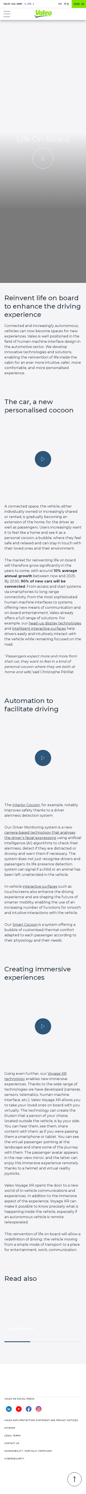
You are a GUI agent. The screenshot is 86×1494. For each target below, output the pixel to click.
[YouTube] (19, 1410)
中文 (66, 3)
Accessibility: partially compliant (28, 1451)
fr (60, 3)
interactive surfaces (40, 886)
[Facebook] (29, 1410)
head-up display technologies (55, 623)
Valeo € (19, 3)
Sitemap (9, 1428)
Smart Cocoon (25, 925)
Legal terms (12, 1435)
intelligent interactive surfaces (39, 628)
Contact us (11, 1443)
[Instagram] (38, 1410)
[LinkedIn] (9, 1410)
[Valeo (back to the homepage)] (43, 14)
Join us (78, 3)
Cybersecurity (14, 1458)
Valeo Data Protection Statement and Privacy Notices (41, 1420)
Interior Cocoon (26, 805)
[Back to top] (74, 1479)
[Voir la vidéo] (43, 459)
